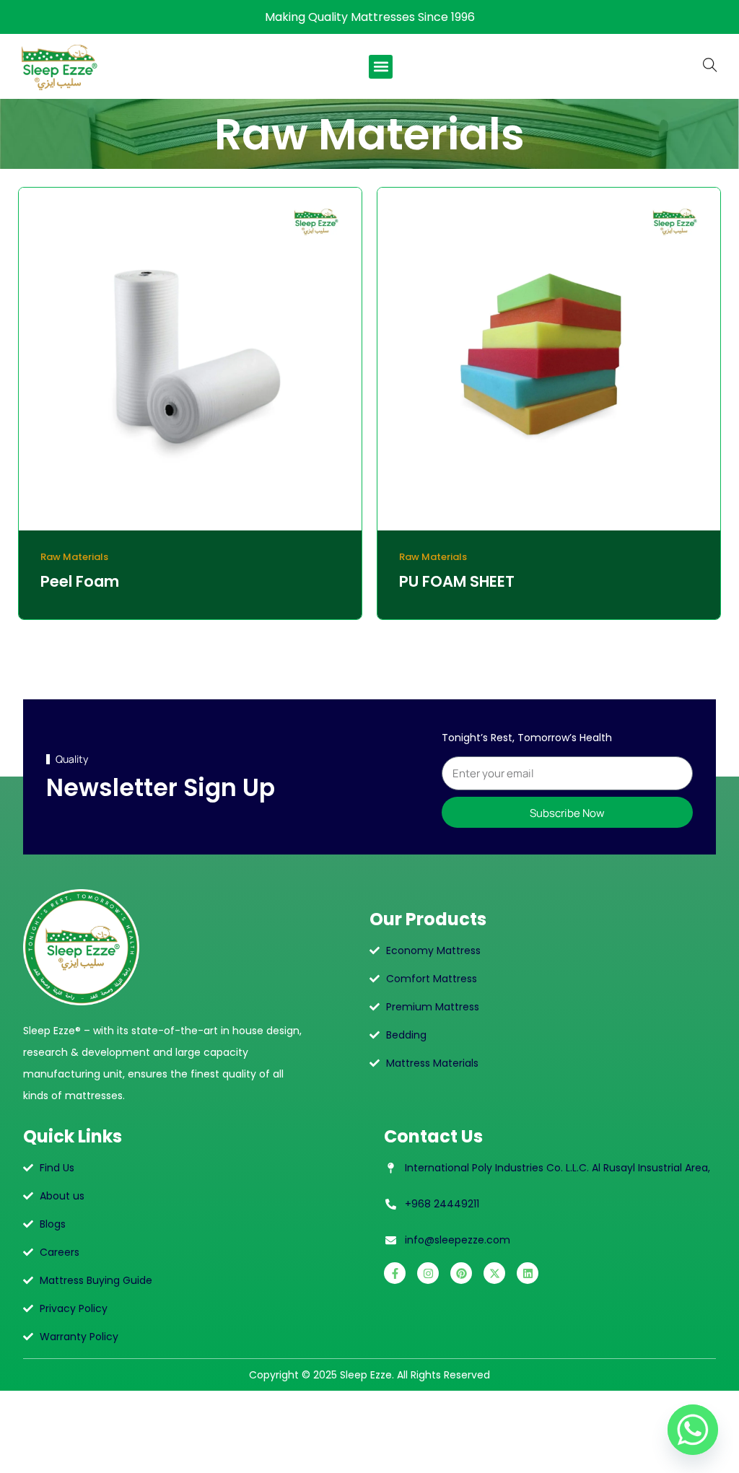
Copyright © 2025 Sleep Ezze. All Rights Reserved (369, 1375)
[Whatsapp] (693, 1429)
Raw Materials (74, 556)
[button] (381, 67)
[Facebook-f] (395, 1273)
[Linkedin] (527, 1273)
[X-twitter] (494, 1273)
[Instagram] (428, 1273)
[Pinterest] (461, 1273)
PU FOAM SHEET (457, 581)
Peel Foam (79, 581)
